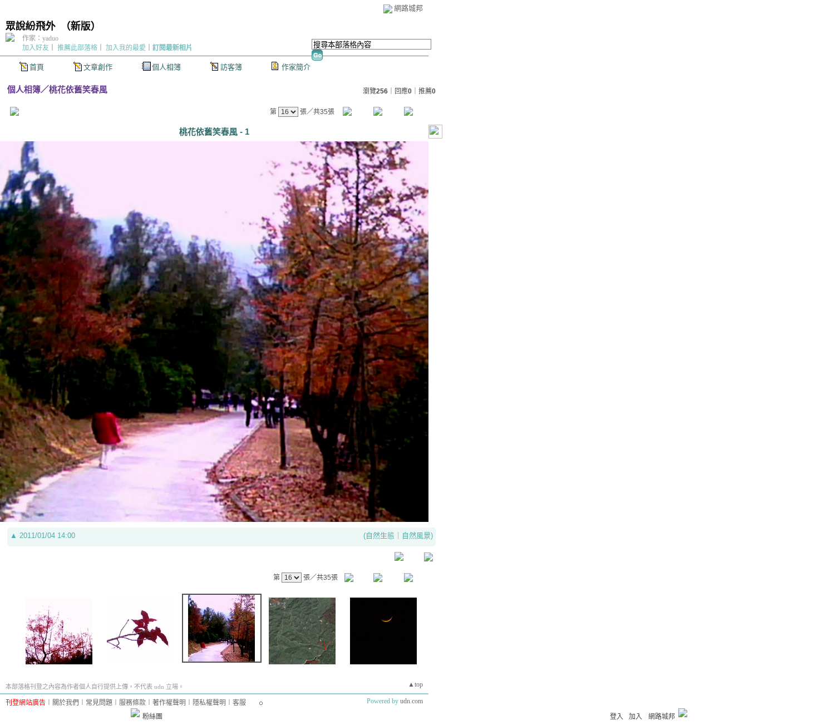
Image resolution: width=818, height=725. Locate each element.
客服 (239, 703)
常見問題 (99, 703)
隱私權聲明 (209, 703)
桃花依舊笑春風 (78, 89)
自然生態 (380, 535)
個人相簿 (166, 67)
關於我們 (65, 703)
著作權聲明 (169, 703)
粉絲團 (152, 717)
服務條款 (132, 703)
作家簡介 (296, 67)
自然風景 (416, 535)
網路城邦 (408, 8)
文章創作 (97, 67)
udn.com (411, 701)
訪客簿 (231, 67)
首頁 (36, 67)
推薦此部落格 (77, 48)
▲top (415, 684)
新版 (81, 26)
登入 (616, 717)
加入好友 (35, 48)
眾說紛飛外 (31, 26)
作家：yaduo (40, 38)
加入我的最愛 (126, 48)
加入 (635, 717)
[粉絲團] (135, 712)
